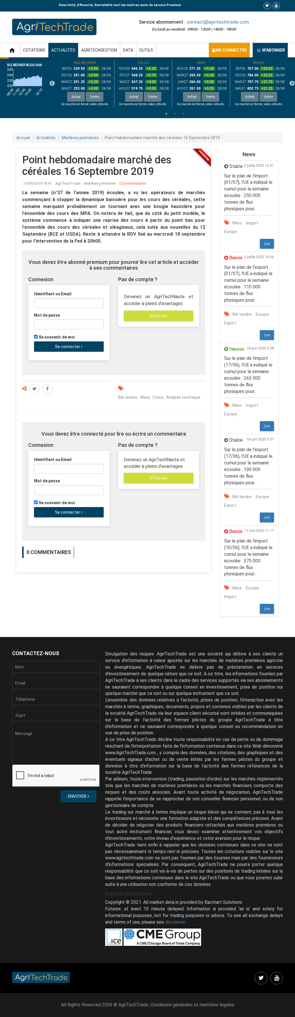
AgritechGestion (99, 50)
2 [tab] (175, 114)
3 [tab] (183, 114)
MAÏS (201, 63)
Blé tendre (127, 397)
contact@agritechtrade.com (218, 22)
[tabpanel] (85, 84)
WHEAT (259, 63)
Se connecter (68, 346)
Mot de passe (47, 315)
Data (128, 50)
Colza (158, 397)
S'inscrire (158, 315)
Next (292, 83)
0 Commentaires (132, 183)
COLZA (143, 63)
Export (230, 323)
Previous (52, 83)
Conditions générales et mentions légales (192, 1004)
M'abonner (273, 50)
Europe (230, 231)
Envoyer (78, 796)
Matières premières (80, 137)
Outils (146, 50)
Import (252, 223)
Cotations (34, 50)
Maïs (145, 397)
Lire (267, 244)
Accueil (23, 137)
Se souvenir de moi (57, 337)
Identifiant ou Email (52, 294)
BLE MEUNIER (85, 63)
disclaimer (175, 922)
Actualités (63, 50)
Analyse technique (183, 397)
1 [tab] (166, 114)
